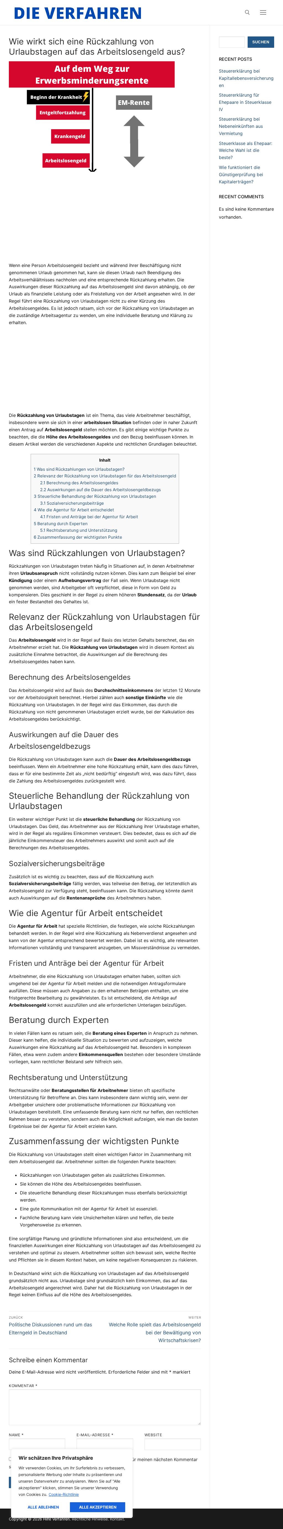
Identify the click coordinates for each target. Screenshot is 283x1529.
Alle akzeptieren (97, 1507)
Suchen (260, 42)
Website (153, 1435)
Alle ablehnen (43, 1507)
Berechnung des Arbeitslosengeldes (79, 482)
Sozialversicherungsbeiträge (72, 503)
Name (16, 1435)
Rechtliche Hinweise (90, 1519)
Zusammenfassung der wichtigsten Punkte (78, 537)
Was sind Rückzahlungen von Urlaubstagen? (79, 469)
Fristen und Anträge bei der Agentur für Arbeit (89, 516)
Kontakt (117, 1519)
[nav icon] (263, 12)
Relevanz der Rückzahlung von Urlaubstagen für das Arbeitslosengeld (105, 475)
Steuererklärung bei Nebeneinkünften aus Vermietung (241, 126)
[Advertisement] (105, 221)
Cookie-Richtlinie (64, 1494)
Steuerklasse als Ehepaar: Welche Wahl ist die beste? (245, 150)
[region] (72, 1483)
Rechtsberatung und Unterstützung (78, 530)
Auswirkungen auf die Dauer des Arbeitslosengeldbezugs (100, 489)
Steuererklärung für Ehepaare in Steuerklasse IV (245, 102)
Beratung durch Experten (61, 523)
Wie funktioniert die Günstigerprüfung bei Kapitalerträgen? (241, 174)
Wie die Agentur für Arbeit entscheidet (74, 509)
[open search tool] (247, 12)
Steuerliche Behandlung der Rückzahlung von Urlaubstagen (95, 496)
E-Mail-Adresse (95, 1435)
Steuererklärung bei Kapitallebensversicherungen (246, 78)
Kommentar (23, 1385)
